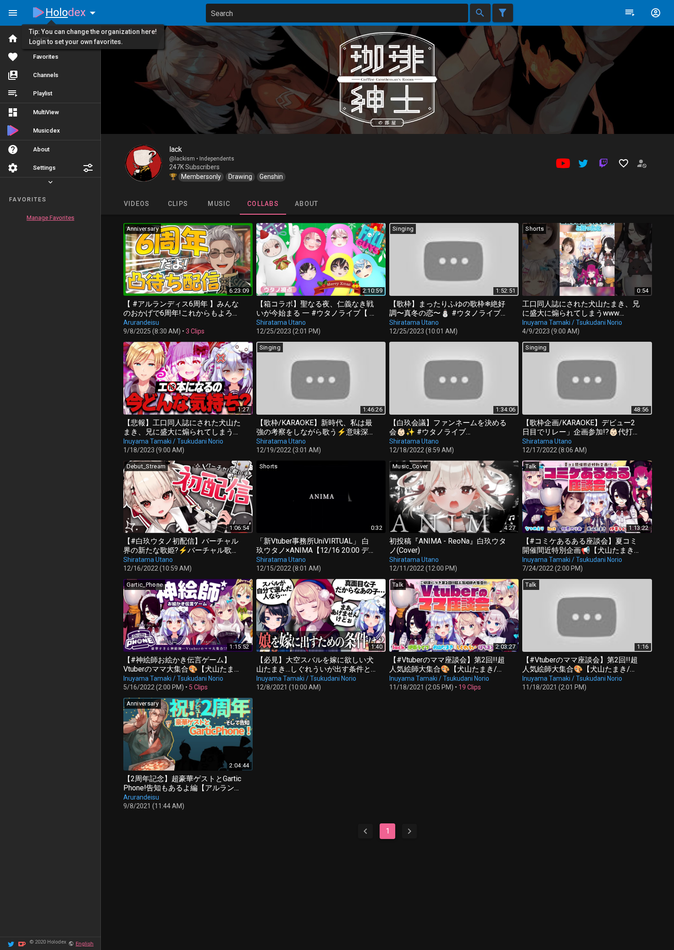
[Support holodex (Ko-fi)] (22, 943)
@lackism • (184, 159)
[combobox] (337, 13)
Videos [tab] (136, 203)
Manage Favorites (50, 217)
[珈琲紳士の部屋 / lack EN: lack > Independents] (143, 163)
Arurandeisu (141, 322)
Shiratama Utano (281, 322)
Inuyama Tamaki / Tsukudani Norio (572, 322)
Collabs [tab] (263, 203)
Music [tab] (219, 203)
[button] (88, 167)
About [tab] (306, 203)
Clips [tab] (177, 203)
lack (175, 149)
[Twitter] (11, 943)
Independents (216, 159)
